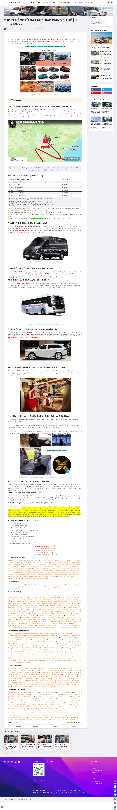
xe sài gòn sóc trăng (30, 715)
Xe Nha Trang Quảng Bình (39, 640)
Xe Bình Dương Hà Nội (52, 682)
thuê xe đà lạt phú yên (67, 562)
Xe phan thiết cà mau (39, 611)
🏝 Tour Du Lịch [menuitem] (35, 2)
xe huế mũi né (46, 589)
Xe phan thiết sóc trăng (50, 613)
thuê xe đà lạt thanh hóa (29, 560)
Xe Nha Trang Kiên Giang (70, 648)
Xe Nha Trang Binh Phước (49, 644)
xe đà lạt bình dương (50, 566)
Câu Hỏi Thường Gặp (96, 783)
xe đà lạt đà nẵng (48, 564)
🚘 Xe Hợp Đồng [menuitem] (23, 2)
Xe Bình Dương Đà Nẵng (18, 672)
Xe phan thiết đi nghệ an (55, 605)
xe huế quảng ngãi (51, 587)
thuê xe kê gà (26, 627)
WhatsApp (94, 764)
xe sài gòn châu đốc (67, 717)
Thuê (50, 713)
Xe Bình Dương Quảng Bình (60, 670)
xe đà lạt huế (18, 566)
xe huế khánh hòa (20, 587)
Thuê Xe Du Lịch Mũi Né (60, 599)
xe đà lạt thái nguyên (29, 578)
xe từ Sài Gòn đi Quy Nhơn (54, 694)
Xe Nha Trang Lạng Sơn (38, 658)
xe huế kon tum (37, 589)
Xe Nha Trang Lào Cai (66, 660)
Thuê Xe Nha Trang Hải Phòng (66, 652)
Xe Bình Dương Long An (42, 678)
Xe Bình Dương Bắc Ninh (67, 682)
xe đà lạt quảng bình (70, 564)
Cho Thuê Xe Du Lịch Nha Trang (23, 646)
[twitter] (107, 89)
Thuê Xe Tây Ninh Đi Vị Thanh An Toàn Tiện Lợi (106, 69)
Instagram (94, 772)
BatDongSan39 (70, 114)
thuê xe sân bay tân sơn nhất (52, 719)
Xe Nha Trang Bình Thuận (51, 637)
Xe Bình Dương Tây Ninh (55, 674)
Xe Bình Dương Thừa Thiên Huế (42, 670)
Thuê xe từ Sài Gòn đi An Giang (22, 713)
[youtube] (96, 93)
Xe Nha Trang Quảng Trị (55, 640)
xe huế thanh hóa (71, 585)
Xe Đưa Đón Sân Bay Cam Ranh (62, 633)
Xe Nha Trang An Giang (40, 646)
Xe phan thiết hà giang (36, 619)
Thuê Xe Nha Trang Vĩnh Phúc (66, 654)
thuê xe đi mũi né (17, 625)
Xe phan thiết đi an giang (71, 609)
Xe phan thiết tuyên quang (52, 619)
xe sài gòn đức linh (42, 717)
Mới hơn (7, 754)
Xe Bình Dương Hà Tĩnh (32, 672)
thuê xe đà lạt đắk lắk (58, 560)
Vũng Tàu (23, 711)
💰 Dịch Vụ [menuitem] (89, 2)
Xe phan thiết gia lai (59, 603)
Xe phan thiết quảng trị (25, 607)
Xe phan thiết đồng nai (43, 609)
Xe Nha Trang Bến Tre (68, 646)
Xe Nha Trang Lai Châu (53, 660)
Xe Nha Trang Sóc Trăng (28, 650)
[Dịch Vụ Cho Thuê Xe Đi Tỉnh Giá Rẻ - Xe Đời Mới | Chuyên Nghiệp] (95, 62)
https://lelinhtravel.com (48, 550)
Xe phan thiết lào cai (46, 623)
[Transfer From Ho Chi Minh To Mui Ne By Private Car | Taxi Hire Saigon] (95, 53)
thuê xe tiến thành (16, 627)
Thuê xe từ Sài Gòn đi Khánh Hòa (65, 709)
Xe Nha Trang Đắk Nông (48, 642)
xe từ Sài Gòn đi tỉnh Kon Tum (30, 692)
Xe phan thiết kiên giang (22, 613)
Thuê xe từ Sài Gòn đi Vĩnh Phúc (66, 699)
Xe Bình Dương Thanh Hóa (62, 672)
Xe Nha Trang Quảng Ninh (68, 658)
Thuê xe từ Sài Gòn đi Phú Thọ (69, 701)
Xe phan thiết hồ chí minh (56, 607)
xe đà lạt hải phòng (22, 574)
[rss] (19, 762)
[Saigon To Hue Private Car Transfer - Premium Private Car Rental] (107, 119)
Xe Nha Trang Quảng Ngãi (64, 635)
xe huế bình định (40, 587)
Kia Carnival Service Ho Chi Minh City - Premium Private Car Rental (107, 110)
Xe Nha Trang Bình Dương (33, 644)
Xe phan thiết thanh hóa (40, 605)
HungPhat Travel (61, 114)
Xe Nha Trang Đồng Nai (65, 644)
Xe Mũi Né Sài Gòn (47, 599)
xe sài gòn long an (17, 715)
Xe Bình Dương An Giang (70, 674)
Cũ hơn (84, 754)
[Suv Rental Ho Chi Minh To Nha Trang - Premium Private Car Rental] (96, 119)
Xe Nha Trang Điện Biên (38, 660)
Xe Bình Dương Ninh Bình (49, 686)
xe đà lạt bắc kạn (17, 578)
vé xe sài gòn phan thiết (17, 719)
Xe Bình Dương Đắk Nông (21, 682)
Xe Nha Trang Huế (68, 640)
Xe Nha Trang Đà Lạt (63, 642)
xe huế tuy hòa (30, 587)
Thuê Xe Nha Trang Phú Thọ (29, 656)
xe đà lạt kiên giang (33, 570)
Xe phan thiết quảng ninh (51, 621)
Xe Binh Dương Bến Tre (25, 676)
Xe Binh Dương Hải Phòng (25, 684)
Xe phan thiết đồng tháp (66, 611)
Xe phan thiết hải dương (72, 615)
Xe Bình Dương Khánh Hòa (49, 668)
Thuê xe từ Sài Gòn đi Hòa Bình (61, 705)
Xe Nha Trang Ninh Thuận (35, 637)
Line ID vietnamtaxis (96, 770)
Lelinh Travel (53, 41)
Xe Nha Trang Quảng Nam (48, 635)
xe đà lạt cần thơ (70, 568)
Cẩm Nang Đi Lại (95, 781)
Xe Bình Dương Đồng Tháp (69, 676)
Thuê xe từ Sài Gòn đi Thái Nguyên (22, 705)
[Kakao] (115, 782)
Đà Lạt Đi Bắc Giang (24, 208)
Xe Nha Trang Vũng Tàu (18, 644)
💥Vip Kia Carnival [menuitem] (65, 2)
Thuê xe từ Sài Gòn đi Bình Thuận (25, 709)
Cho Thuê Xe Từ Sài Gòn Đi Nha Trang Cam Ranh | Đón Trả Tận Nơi (106, 77)
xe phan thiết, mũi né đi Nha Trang (37, 595)
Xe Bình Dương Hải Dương (41, 684)
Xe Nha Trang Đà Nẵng (33, 635)
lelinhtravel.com (52, 203)
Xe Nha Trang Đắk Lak (34, 642)
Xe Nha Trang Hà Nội (19, 635)
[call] (1, 807)
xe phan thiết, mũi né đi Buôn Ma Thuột (26, 597)
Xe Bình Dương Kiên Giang (27, 678)
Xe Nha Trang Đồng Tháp (39, 648)
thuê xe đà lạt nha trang (53, 562)
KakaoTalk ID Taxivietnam (97, 766)
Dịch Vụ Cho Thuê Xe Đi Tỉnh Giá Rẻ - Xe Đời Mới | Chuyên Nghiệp (106, 62)
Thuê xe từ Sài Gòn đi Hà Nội (42, 707)
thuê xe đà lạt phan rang (38, 562)
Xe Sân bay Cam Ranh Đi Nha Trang (19, 633)
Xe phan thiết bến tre (26, 611)
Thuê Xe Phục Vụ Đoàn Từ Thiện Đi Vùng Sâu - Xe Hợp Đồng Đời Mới (11, 746)
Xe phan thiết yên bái (59, 623)
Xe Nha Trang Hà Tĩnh (24, 640)
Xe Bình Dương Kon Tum (50, 680)
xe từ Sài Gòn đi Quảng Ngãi (48, 692)
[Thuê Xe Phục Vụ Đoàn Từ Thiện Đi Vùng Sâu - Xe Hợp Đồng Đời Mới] (11, 739)
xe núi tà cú (42, 625)
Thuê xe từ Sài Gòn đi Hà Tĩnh (43, 697)
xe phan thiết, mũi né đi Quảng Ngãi (48, 597)
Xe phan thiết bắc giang (37, 621)
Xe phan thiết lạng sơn (22, 621)
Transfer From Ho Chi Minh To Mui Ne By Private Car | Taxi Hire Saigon (105, 54)
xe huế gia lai (18, 589)
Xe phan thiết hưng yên (27, 617)
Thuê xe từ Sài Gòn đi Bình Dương (55, 711)
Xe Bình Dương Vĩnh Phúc (34, 686)
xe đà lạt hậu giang (21, 570)
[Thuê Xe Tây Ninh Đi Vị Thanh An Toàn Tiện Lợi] (95, 69)
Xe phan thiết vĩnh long (18, 615)
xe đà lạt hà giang (50, 576)
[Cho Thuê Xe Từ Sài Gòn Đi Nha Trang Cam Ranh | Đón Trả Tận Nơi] (95, 77)
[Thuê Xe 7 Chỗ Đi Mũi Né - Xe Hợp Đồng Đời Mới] (28, 739)
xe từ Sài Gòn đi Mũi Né (14, 692)
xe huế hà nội (21, 585)
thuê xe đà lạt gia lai (71, 560)
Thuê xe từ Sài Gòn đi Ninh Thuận (45, 709)
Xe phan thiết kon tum (46, 603)
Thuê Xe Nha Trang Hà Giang (47, 656)
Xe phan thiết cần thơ (52, 611)
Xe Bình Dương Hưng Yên (57, 684)
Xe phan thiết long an (36, 613)
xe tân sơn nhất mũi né (68, 719)
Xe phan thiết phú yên (63, 601)
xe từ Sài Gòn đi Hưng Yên (22, 694)
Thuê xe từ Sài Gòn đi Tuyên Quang (34, 703)
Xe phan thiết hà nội (31, 615)
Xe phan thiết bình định (49, 601)
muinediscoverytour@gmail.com (47, 548)
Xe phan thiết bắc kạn (66, 619)
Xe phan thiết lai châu (33, 623)
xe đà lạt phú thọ (39, 576)
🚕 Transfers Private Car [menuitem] (49, 2)
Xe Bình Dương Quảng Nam (24, 670)
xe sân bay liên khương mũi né (61, 574)
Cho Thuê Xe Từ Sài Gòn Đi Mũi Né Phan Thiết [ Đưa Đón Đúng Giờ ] (100, 48)
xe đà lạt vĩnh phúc (17, 576)
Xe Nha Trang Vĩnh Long (72, 650)
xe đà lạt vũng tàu (38, 566)
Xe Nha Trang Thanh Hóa (67, 637)
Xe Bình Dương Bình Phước (24, 674)
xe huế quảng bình (41, 585)
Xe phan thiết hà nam (57, 615)
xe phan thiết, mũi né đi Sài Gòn (17, 595)
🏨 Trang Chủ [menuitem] (12, 2)
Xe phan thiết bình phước (29, 609)
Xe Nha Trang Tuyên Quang (64, 656)
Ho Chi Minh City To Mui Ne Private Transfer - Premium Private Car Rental (96, 110)
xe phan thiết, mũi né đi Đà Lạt (56, 595)
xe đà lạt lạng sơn (41, 578)
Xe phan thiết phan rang (32, 603)
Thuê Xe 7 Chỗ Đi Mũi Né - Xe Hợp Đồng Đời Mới (28, 745)
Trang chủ (6, 16)
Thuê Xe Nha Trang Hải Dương (47, 652)
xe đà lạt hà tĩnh (59, 564)
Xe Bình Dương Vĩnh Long (34, 680)
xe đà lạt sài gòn (27, 566)
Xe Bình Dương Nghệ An (47, 672)
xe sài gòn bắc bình (68, 715)
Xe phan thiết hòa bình (66, 621)
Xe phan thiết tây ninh (57, 609)
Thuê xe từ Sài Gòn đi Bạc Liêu (40, 713)
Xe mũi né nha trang (18, 603)
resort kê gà (35, 625)
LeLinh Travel (41, 116)
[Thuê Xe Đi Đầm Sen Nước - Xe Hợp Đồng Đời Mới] (45, 739)
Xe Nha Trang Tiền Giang (43, 650)
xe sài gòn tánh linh (54, 717)
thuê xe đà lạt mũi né (24, 562)
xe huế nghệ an (60, 585)
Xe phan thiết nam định (42, 617)
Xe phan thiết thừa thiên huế (40, 607)
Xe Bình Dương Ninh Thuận (32, 668)
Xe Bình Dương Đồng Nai (40, 674)
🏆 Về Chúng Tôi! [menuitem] (78, 2)
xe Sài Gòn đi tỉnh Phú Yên (64, 692)
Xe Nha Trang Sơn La (24, 660)
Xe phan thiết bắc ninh (44, 615)
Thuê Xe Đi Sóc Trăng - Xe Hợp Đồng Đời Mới (61, 745)
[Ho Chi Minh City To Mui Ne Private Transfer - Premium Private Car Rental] (96, 104)
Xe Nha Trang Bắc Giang (53, 658)
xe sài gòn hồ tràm (21, 717)
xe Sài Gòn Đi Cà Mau (59, 713)
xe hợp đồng (12, 16)
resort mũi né (27, 625)
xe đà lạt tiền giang (16, 572)
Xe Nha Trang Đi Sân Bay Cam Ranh (41, 633)
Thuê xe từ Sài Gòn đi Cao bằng (55, 703)
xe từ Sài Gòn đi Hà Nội (69, 694)
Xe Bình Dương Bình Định (64, 668)
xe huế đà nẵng (55, 589)
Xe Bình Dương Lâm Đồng (37, 682)
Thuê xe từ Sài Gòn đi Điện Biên (24, 707)
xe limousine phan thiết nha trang (52, 627)
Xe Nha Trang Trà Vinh (57, 650)
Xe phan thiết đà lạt (26, 605)
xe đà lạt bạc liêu (38, 568)
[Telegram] (115, 798)
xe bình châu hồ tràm (63, 625)
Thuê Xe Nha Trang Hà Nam (29, 652)
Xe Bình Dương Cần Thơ (53, 676)
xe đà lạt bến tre (48, 568)
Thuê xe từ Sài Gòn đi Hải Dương (46, 699)
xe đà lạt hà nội (50, 572)
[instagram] (107, 93)
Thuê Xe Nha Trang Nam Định (30, 654)
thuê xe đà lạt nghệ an (14, 560)
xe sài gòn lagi (32, 717)
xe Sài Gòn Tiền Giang (43, 715)
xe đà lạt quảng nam (36, 564)
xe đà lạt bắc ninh (61, 572)
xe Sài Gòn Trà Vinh (55, 715)
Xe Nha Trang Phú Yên (21, 637)
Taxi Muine (51, 114)
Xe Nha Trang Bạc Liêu (54, 646)
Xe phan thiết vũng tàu (71, 607)
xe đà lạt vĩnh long (39, 572)
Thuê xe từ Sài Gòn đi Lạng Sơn (42, 705)
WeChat (93, 768)
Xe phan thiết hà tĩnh (68, 605)
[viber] (115, 806)
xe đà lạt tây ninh (16, 568)
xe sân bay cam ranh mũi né (21, 662)
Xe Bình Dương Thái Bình (19, 686)
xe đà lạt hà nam (72, 572)
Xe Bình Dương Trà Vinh (19, 680)
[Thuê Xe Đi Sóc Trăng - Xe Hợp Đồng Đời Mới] (62, 739)
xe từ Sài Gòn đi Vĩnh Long (26, 697)
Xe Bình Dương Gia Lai (64, 680)
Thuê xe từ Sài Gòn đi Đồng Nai (36, 711)
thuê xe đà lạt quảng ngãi (21, 564)
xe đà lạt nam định (46, 574)
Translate (103, 23)
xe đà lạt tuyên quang (63, 576)
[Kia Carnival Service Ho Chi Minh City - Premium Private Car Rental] (107, 104)
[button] (108, 2)
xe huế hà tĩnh (51, 585)
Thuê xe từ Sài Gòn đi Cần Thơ (62, 697)
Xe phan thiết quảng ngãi (35, 601)
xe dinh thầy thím (52, 625)
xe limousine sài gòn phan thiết (34, 719)
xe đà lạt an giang (27, 568)
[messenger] (115, 802)
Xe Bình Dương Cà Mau (39, 676)
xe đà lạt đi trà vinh (28, 572)
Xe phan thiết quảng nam (19, 601)
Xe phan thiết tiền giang (64, 613)
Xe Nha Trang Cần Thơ (24, 648)
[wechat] (115, 794)
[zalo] (115, 786)
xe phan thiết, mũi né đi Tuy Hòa (69, 597)
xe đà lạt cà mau (59, 568)
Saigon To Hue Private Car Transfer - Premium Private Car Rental (107, 125)
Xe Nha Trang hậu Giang (54, 648)
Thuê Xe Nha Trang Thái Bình (48, 654)
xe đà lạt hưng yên (34, 574)
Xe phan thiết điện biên (19, 623)
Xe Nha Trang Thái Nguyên (22, 658)
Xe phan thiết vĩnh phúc (70, 617)
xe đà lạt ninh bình (28, 576)
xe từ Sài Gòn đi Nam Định (38, 694)
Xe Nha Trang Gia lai (20, 642)
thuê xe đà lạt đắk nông (44, 560)
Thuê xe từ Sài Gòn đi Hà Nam (27, 699)
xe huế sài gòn (12, 585)
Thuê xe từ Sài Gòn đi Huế (58, 707)
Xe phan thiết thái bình (56, 617)
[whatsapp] (115, 790)
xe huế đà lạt (73, 587)
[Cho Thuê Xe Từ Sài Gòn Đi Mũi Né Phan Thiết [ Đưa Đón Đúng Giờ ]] (101, 38)
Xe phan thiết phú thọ (23, 619)
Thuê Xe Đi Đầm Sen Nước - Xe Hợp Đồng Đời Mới (45, 746)
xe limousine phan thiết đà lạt (71, 627)
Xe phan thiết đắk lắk (72, 603)
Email (92, 774)
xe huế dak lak (27, 589)
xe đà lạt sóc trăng (64, 570)
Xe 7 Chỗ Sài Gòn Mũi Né (34, 599)
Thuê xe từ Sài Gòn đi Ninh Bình (51, 701)
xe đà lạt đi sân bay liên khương (49, 570)
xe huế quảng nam (63, 587)
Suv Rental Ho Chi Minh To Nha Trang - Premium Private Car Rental (96, 125)
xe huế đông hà (30, 585)
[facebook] (96, 89)
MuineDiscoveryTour (30, 114)
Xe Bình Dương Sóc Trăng (57, 678)
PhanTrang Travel (42, 114)
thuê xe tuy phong (36, 627)
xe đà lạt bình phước (63, 566)
